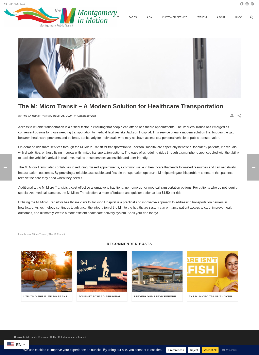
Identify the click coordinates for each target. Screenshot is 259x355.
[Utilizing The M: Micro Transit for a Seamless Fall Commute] (46, 271)
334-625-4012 (17, 3)
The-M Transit (31, 115)
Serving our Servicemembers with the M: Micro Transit (158, 296)
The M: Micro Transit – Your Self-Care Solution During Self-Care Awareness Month (213, 296)
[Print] (232, 115)
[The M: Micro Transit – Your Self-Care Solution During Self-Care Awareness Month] (212, 271)
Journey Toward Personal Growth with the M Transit (103, 296)
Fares (133, 17)
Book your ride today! (142, 213)
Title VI (202, 17)
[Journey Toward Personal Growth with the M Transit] (102, 271)
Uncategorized (86, 115)
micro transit (39, 234)
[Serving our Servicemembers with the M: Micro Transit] (157, 271)
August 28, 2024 (61, 115)
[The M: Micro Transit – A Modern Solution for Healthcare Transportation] (129, 68)
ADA (149, 17)
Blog (238, 17)
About (221, 17)
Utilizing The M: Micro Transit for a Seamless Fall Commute (47, 296)
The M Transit (57, 234)
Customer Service (174, 17)
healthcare (24, 234)
